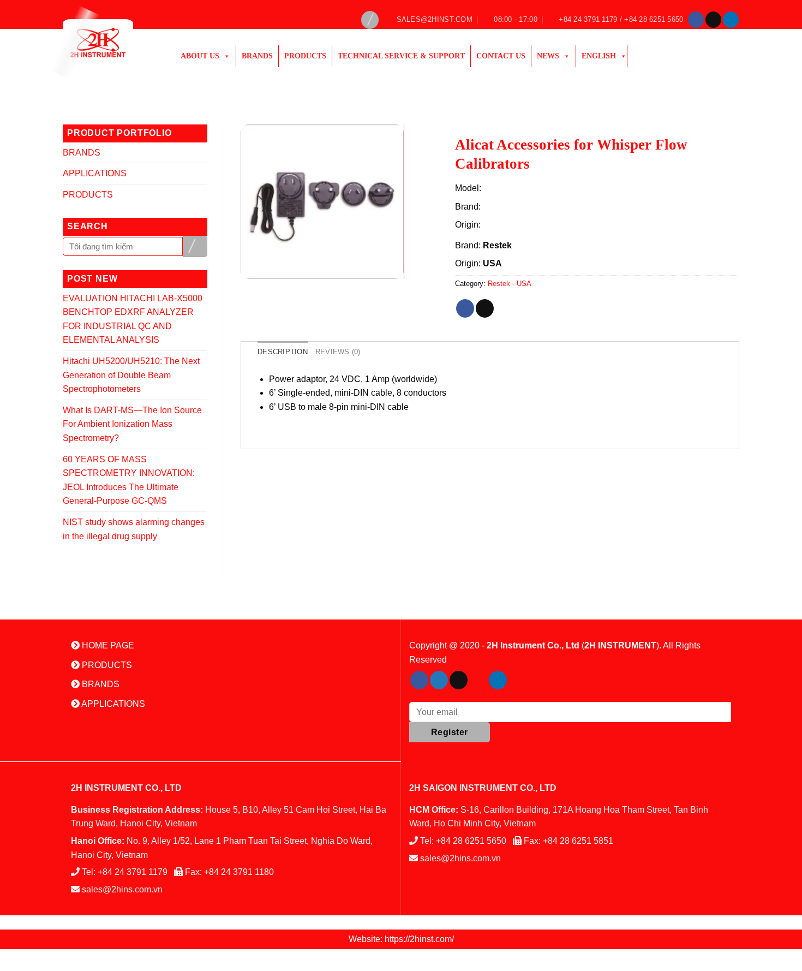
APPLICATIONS (95, 173)
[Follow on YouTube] (517, 680)
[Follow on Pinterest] (478, 680)
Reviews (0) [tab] (338, 352)
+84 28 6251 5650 (471, 840)
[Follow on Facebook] (696, 19)
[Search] (370, 20)
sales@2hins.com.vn (122, 889)
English (599, 56)
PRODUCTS (305, 56)
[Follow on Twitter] (439, 680)
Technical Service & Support (401, 56)
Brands (257, 56)
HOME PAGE (107, 645)
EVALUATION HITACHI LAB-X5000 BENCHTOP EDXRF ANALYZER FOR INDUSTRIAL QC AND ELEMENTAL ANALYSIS (132, 319)
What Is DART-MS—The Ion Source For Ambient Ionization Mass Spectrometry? (132, 424)
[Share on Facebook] (465, 308)
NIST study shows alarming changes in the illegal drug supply (134, 529)
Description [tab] (283, 352)
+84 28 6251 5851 (578, 840)
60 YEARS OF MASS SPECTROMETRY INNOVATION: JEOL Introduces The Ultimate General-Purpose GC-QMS (129, 480)
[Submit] (195, 246)
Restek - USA (509, 283)
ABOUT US (200, 56)
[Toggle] (203, 152)
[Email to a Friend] (485, 308)
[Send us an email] (713, 19)
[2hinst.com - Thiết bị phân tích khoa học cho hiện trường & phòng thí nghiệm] (111, 42)
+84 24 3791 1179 (132, 872)
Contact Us (500, 56)
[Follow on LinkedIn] (731, 19)
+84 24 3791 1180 (239, 872)
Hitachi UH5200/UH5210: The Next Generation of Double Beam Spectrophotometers (131, 375)
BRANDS (81, 152)
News (548, 56)
